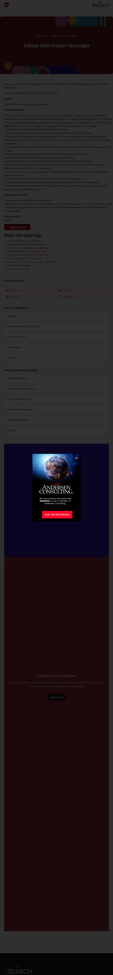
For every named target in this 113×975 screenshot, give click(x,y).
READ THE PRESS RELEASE (57, 514)
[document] (56, 487)
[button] (76, 458)
